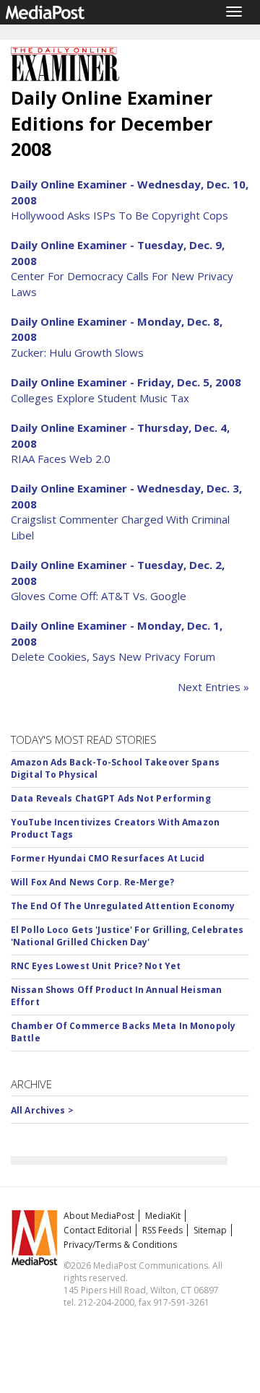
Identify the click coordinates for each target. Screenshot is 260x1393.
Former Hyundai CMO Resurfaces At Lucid (108, 858)
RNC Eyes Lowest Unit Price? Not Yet (96, 966)
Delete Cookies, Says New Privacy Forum (113, 656)
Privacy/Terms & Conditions (120, 1244)
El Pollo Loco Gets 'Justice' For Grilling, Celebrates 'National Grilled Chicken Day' (127, 936)
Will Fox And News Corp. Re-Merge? (92, 882)
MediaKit (163, 1216)
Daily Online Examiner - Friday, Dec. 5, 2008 (126, 382)
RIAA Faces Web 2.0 (60, 458)
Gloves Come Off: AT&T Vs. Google (98, 596)
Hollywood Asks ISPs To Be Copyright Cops (119, 215)
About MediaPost (99, 1216)
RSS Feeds (162, 1230)
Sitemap (210, 1230)
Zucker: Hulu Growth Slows (77, 352)
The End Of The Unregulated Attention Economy (123, 906)
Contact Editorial (97, 1230)
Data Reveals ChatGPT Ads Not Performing (111, 798)
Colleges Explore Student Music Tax (100, 398)
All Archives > (42, 1110)
